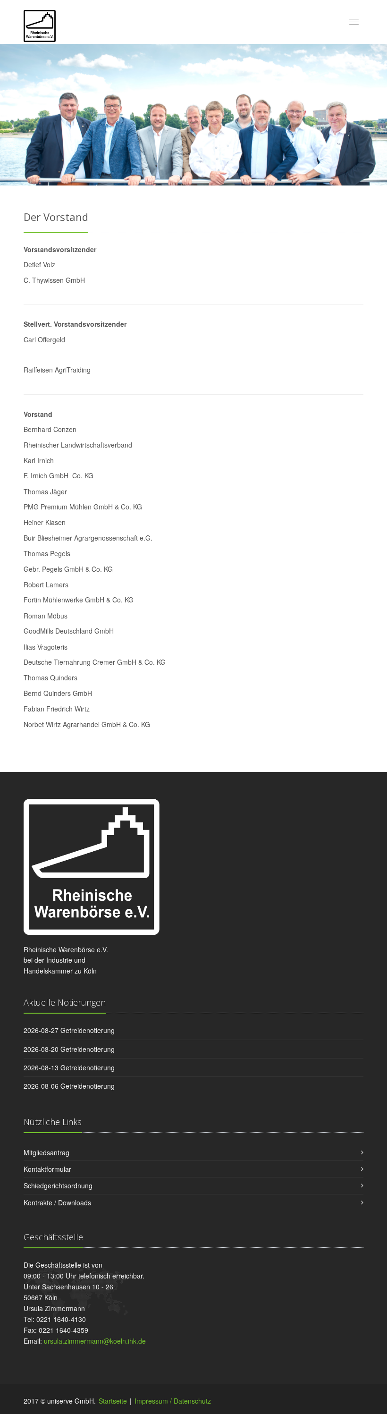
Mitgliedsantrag (46, 1152)
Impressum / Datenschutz (173, 1401)
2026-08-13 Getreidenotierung (69, 1067)
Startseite (113, 1401)
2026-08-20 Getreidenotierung (69, 1049)
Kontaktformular (47, 1169)
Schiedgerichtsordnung (58, 1185)
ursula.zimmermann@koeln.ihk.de (95, 1341)
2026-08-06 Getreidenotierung (69, 1086)
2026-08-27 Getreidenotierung (69, 1030)
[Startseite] (40, 24)
